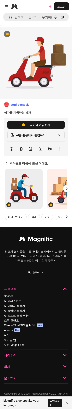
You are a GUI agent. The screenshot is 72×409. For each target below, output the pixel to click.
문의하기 (10, 378)
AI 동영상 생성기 (14, 310)
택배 (34, 216)
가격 (48, 6)
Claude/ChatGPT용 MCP (23, 325)
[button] (36, 272)
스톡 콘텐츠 (11, 320)
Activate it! (54, 402)
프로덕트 (10, 289)
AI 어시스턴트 (12, 301)
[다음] (66, 189)
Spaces (8, 296)
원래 (23, 34)
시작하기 (10, 355)
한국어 (36, 272)
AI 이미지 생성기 (14, 306)
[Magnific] (36, 240)
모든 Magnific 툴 (14, 345)
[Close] (67, 402)
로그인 (61, 6)
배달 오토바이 (15, 216)
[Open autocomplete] (8, 17)
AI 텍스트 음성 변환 (16, 315)
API (6, 335)
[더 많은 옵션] (59, 149)
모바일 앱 (10, 340)
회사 (7, 366)
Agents (12, 330)
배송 (47, 216)
